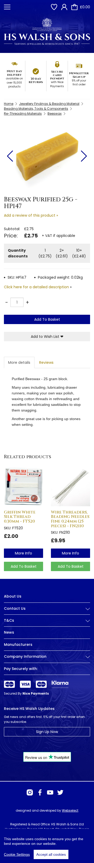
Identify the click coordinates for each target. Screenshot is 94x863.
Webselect (70, 810)
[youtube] (50, 792)
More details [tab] (19, 362)
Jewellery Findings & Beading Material (49, 103)
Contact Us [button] (15, 609)
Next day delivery (14, 73)
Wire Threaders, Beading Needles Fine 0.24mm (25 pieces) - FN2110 (70, 519)
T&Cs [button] (9, 620)
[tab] (47, 613)
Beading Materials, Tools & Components (36, 108)
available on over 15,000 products (14, 82)
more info (23, 553)
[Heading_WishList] (54, 7)
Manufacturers (18, 644)
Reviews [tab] (46, 362)
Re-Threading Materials (23, 113)
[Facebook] (40, 792)
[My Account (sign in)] (64, 7)
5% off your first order (79, 83)
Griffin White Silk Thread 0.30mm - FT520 (20, 516)
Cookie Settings (17, 854)
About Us (12, 596)
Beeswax (55, 113)
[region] (47, 846)
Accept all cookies (51, 854)
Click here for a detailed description (36, 287)
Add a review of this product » (31, 215)
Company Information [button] (25, 657)
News (9, 632)
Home (8, 103)
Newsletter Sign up (79, 75)
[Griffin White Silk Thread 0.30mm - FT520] (23, 486)
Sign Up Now (47, 731)
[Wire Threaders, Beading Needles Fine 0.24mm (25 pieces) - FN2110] (70, 486)
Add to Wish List (47, 336)
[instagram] (30, 792)
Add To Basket (47, 319)
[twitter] (60, 792)
